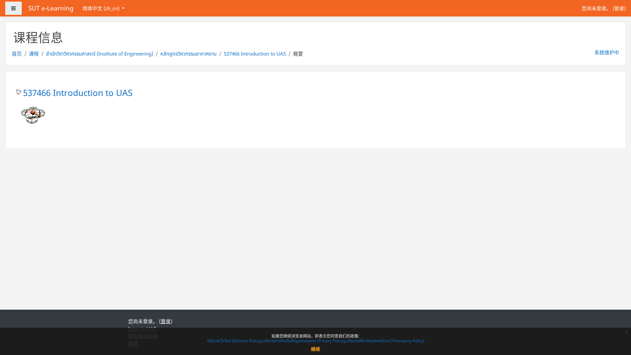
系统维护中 (607, 52)
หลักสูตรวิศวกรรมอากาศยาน (188, 53)
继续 (315, 349)
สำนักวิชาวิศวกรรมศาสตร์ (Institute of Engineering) (99, 53)
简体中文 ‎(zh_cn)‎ (101, 8)
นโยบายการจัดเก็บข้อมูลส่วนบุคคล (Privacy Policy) (303, 340)
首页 (17, 53)
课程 (34, 53)
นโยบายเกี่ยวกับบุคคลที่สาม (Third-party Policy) (385, 340)
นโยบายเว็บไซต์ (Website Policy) (234, 340)
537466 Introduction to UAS (255, 53)
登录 (619, 8)
